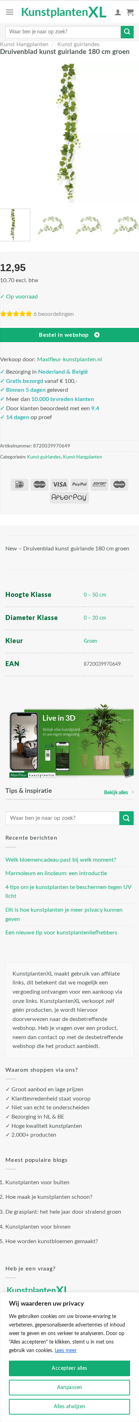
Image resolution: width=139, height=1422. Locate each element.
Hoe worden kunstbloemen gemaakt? (51, 1241)
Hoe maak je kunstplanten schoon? (48, 1197)
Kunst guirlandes (78, 44)
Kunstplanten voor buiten (37, 1182)
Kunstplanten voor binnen (38, 1227)
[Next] (129, 131)
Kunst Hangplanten (24, 44)
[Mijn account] (118, 12)
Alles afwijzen (70, 1406)
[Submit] (127, 32)
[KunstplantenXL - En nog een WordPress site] (64, 12)
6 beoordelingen (54, 314)
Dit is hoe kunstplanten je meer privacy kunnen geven (64, 914)
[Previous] (10, 131)
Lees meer (66, 1350)
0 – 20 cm (95, 618)
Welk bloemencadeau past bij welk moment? (60, 860)
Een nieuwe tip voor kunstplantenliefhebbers (61, 932)
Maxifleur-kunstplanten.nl (69, 359)
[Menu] (9, 12)
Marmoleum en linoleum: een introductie (56, 873)
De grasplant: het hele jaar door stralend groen (63, 1212)
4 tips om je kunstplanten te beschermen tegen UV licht (68, 891)
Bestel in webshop (64, 335)
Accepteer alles (69, 1368)
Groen (90, 641)
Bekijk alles (116, 792)
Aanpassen (69, 1387)
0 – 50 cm (95, 595)
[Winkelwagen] (130, 12)
